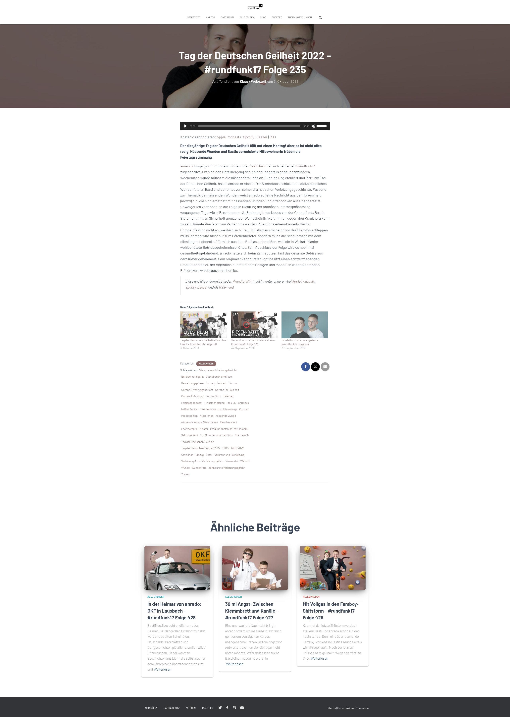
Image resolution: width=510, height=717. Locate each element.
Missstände (207, 415)
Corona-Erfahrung (192, 396)
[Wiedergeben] (185, 126)
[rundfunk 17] (255, 7)
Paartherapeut (228, 422)
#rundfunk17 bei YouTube (242, 707)
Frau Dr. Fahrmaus (238, 402)
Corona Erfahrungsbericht (197, 389)
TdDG (225, 448)
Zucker (185, 474)
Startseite (193, 17)
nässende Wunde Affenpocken (199, 422)
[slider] (322, 125)
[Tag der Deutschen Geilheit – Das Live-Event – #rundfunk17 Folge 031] (203, 324)
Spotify (248, 137)
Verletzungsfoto (190, 461)
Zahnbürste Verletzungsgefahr (227, 467)
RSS (273, 137)
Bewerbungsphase (192, 383)
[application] (255, 126)
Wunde (185, 467)
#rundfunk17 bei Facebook (227, 707)
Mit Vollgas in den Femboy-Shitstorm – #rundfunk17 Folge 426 (331, 610)
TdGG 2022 (237, 448)
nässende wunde (226, 415)
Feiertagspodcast (191, 402)
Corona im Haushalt (227, 389)
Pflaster (203, 428)
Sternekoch (242, 435)
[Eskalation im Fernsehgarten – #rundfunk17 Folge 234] (304, 324)
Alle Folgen (247, 17)
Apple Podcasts (229, 137)
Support (277, 17)
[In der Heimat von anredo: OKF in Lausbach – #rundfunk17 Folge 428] (177, 567)
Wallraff (244, 461)
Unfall (209, 454)
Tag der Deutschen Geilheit (197, 441)
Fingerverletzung (214, 402)
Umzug (199, 454)
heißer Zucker (189, 409)
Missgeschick (189, 415)
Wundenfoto (199, 467)
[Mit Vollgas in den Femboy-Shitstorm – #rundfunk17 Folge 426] (333, 567)
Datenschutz (172, 707)
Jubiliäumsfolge (227, 409)
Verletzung (238, 454)
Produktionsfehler (221, 428)
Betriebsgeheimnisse (219, 376)
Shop (263, 17)
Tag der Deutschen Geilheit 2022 (200, 448)
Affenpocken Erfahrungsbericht (218, 370)
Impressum (150, 707)
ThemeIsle (362, 708)
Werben (191, 707)
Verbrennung (222, 454)
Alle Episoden (206, 363)
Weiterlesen (162, 669)
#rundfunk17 (305, 166)
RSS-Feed (226, 287)
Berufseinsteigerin (192, 376)
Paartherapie (189, 428)
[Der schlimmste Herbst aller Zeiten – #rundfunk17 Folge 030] (254, 324)
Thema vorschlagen (300, 17)
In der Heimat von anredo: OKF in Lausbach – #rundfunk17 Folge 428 (174, 610)
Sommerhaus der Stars (219, 435)
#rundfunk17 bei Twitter (220, 707)
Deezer (261, 137)
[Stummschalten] (313, 126)
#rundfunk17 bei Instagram (234, 707)
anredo (210, 17)
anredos (186, 166)
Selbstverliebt (189, 435)
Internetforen (208, 409)
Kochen (243, 409)
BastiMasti (227, 17)
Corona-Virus (213, 396)
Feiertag (228, 396)
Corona (233, 383)
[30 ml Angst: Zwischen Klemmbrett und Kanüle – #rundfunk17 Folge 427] (255, 567)
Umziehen (187, 454)
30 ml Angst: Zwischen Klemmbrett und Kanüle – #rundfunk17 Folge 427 (251, 610)
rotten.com (241, 428)
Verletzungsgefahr (213, 461)
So (201, 435)
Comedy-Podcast (216, 383)
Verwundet (232, 461)
